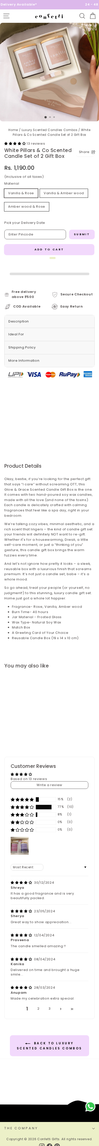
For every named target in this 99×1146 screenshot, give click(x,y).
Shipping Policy (22, 347)
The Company (21, 1128)
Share (84, 151)
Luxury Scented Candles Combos (50, 130)
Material (11, 183)
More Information (23, 360)
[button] (15, 143)
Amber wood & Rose (26, 206)
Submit (82, 234)
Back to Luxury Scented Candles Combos (49, 1046)
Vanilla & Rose (21, 193)
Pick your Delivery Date (24, 222)
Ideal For (16, 334)
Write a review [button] (49, 785)
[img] (22, 882)
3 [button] (49, 1008)
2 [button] (38, 1008)
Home (13, 130)
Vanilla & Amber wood (64, 193)
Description (18, 321)
